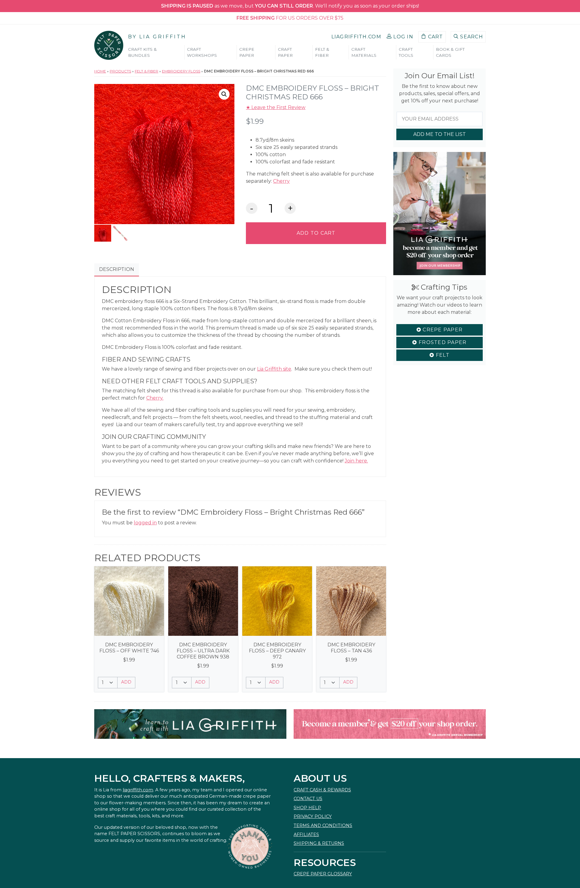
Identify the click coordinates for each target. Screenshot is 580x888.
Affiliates (306, 834)
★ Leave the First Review (275, 107)
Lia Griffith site (274, 369)
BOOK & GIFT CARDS (450, 52)
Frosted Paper (442, 342)
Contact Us (308, 798)
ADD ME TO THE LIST (439, 134)
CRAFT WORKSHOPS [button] (202, 52)
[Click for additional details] (129, 601)
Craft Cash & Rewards (322, 790)
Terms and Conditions (323, 825)
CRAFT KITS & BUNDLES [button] (142, 52)
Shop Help (307, 807)
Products (120, 71)
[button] (400, 37)
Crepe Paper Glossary (323, 874)
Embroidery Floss (181, 71)
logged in (145, 523)
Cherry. (154, 398)
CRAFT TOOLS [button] (406, 52)
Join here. (356, 461)
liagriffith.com (138, 790)
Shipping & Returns (319, 843)
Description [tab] (116, 269)
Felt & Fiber (146, 71)
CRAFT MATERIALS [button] (363, 52)
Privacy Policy (313, 816)
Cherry (281, 181)
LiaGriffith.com (356, 37)
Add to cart (316, 233)
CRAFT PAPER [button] (285, 52)
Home (100, 71)
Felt (441, 355)
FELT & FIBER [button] (322, 52)
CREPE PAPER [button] (246, 52)
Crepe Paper (441, 330)
